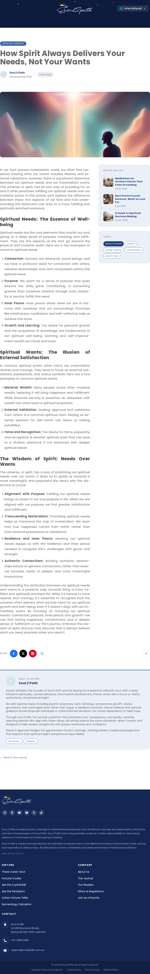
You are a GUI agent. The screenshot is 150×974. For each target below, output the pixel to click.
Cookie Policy (74, 969)
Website (30, 741)
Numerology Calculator (16, 904)
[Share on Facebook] (14, 653)
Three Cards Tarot (13, 872)
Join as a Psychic (89, 898)
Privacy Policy (92, 969)
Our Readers (86, 885)
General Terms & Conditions (47, 969)
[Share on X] (23, 653)
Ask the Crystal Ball (14, 885)
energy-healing (113, 249)
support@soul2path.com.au (27, 950)
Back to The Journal (15, 757)
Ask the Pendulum (13, 891)
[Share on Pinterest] (33, 653)
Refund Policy (111, 969)
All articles (14, 741)
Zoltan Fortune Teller (15, 898)
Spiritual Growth (13, 43)
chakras (131, 243)
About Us (83, 872)
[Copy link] (42, 653)
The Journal (85, 878)
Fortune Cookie (11, 878)
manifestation (134, 249)
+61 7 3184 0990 (20, 940)
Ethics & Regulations (91, 891)
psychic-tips (111, 255)
